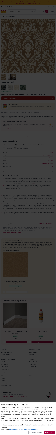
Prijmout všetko (49, 432)
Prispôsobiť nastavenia (35, 432)
